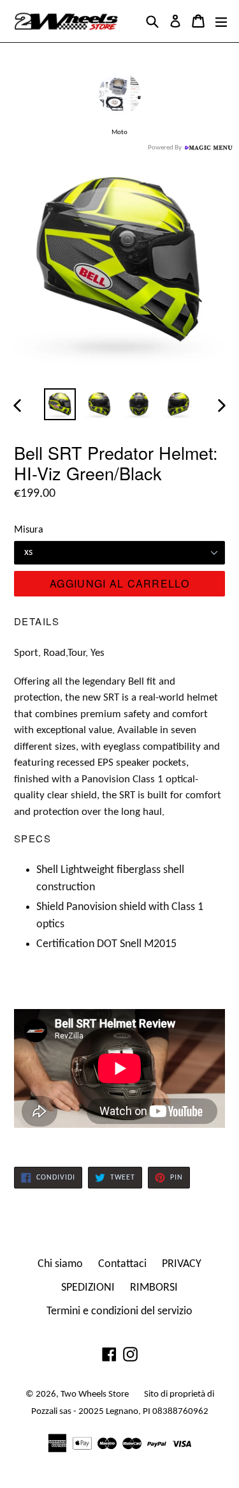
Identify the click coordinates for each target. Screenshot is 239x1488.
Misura (28, 530)
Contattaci (122, 1264)
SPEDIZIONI (88, 1288)
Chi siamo (60, 1264)
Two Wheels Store (95, 1394)
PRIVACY (181, 1264)
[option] (60, 404)
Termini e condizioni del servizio (119, 1311)
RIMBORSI (154, 1288)
